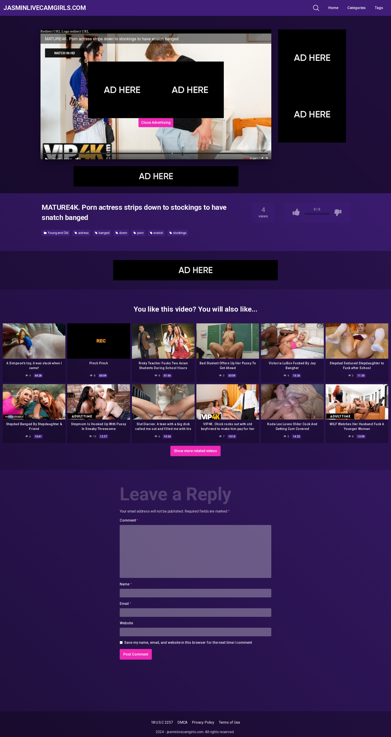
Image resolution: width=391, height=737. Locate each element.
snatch (158, 233)
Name (126, 584)
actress (83, 233)
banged (103, 233)
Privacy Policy (203, 722)
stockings (179, 233)
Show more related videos (195, 451)
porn (140, 233)
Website (126, 623)
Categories (356, 8)
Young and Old (57, 233)
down (123, 233)
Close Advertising (156, 122)
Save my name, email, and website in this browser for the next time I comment (188, 642)
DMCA (182, 722)
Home (333, 8)
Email (125, 603)
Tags (379, 8)
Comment (129, 520)
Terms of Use (229, 722)
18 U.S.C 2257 (162, 722)
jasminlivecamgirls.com (44, 8)
